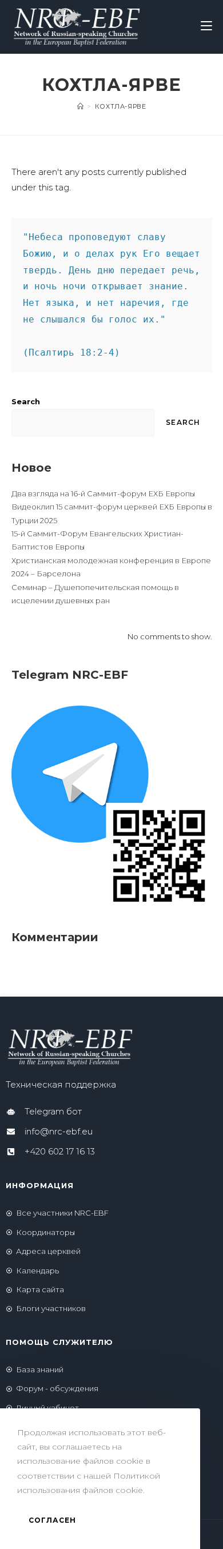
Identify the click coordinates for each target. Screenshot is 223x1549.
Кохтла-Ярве (120, 106)
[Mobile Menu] (206, 26)
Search (25, 401)
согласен (53, 1520)
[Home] (80, 106)
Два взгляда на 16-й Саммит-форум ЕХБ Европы (103, 493)
